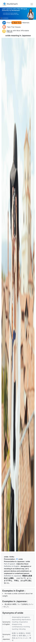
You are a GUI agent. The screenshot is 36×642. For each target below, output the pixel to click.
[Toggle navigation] (31, 4)
